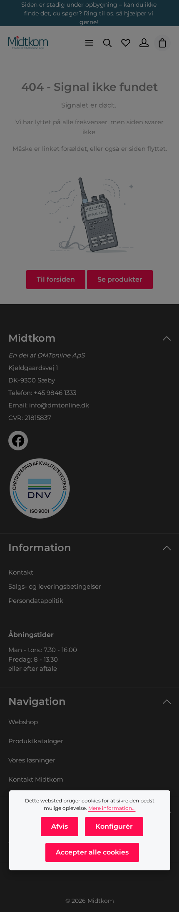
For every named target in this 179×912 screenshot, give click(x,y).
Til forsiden (56, 279)
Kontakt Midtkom (35, 779)
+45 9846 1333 (55, 393)
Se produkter (119, 279)
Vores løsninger (31, 760)
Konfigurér (114, 826)
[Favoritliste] (125, 43)
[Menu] (89, 43)
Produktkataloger (35, 741)
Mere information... (112, 808)
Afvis (59, 826)
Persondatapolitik (35, 601)
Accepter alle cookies (92, 852)
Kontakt (20, 572)
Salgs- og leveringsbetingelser (54, 586)
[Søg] (107, 43)
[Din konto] (144, 43)
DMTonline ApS (61, 355)
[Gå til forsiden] (28, 43)
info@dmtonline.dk (59, 405)
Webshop (23, 722)
